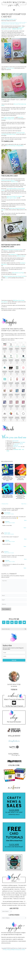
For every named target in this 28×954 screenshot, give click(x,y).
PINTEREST (22, 442)
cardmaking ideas (4, 22)
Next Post (24, 503)
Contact (23, 949)
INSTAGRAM (15, 440)
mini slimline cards (7, 23)
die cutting (14, 22)
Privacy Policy (6, 949)
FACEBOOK (15, 445)
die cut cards (10, 22)
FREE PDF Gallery (17, 446)
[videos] (14, 699)
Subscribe (14, 660)
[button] (14, 10)
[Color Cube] (14, 775)
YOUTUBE (16, 443)
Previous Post (4, 503)
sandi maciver (12, 23)
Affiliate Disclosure (16, 949)
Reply (25, 520)
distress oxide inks (19, 22)
